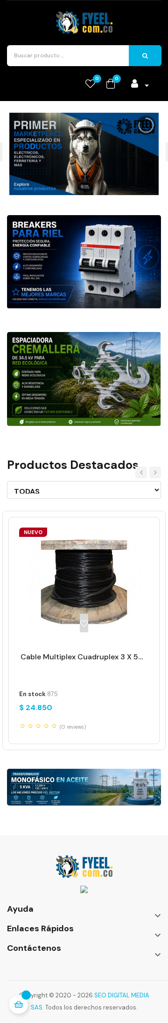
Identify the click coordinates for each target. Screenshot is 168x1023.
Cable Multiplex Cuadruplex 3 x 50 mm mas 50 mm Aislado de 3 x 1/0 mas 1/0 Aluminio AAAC (84, 657)
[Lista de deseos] (84, 623)
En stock (32, 694)
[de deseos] (90, 84)
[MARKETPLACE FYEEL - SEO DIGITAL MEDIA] (84, 865)
